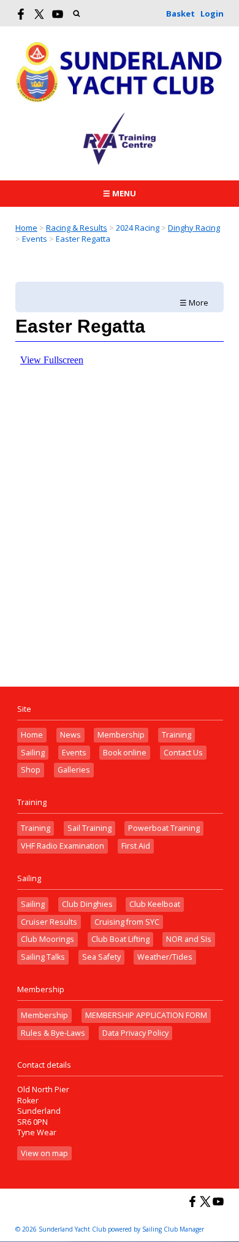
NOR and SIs (188, 939)
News (70, 735)
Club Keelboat (154, 904)
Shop (30, 770)
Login (212, 13)
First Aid (135, 846)
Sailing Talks (43, 957)
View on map (44, 1153)
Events (74, 752)
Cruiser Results (49, 922)
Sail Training (89, 828)
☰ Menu (119, 193)
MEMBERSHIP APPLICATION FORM (146, 1015)
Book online (124, 752)
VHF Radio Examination (62, 846)
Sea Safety (101, 957)
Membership (121, 735)
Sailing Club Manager (173, 1229)
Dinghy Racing (194, 227)
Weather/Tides (164, 957)
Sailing (33, 752)
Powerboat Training (164, 828)
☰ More (194, 302)
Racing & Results (76, 227)
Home (26, 227)
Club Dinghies (87, 904)
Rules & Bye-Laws (53, 1033)
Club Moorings (47, 939)
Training (176, 735)
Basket (180, 13)
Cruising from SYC (126, 922)
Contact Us (183, 752)
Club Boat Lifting (120, 939)
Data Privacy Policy (135, 1033)
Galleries (74, 770)
